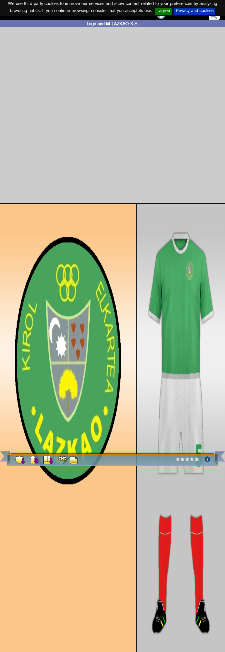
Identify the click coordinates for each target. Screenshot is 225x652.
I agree (163, 11)
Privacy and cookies (195, 11)
